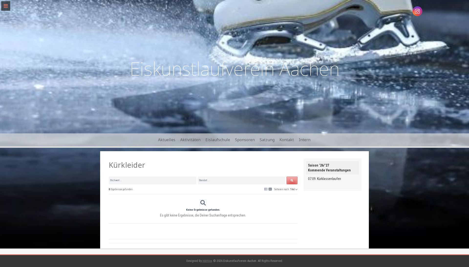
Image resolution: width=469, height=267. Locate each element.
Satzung (267, 139)
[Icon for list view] (265, 189)
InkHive (207, 261)
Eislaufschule (217, 139)
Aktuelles (166, 139)
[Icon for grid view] (270, 189)
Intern (304, 139)
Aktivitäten (190, 139)
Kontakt (286, 139)
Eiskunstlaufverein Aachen (235, 68)
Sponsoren (245, 139)
